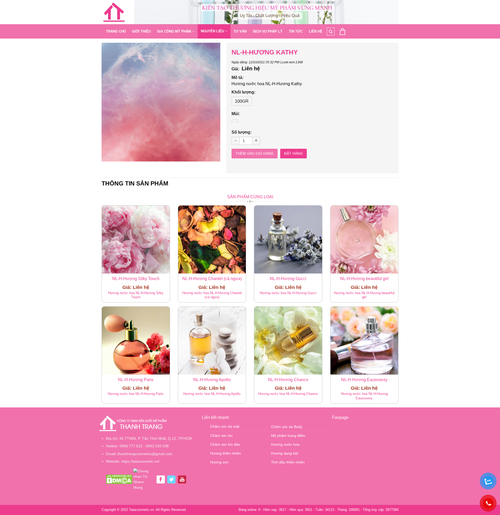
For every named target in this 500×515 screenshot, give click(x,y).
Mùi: (236, 113)
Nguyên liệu (212, 31)
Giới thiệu (141, 31)
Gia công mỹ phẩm (174, 31)
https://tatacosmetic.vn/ (140, 461)
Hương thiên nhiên (225, 453)
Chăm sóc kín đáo (225, 444)
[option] (161, 102)
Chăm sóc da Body (286, 427)
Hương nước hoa (285, 444)
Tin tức (296, 31)
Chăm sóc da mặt (224, 426)
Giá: (235, 69)
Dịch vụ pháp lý (268, 31)
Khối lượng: (243, 92)
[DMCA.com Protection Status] (119, 479)
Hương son (219, 462)
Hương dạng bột (284, 453)
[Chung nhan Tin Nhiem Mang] (143, 479)
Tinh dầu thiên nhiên (288, 462)
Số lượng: (242, 132)
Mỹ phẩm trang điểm (288, 435)
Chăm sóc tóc (221, 435)
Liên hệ (315, 31)
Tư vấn (240, 31)
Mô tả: (237, 77)
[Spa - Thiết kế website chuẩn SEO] (114, 12)
